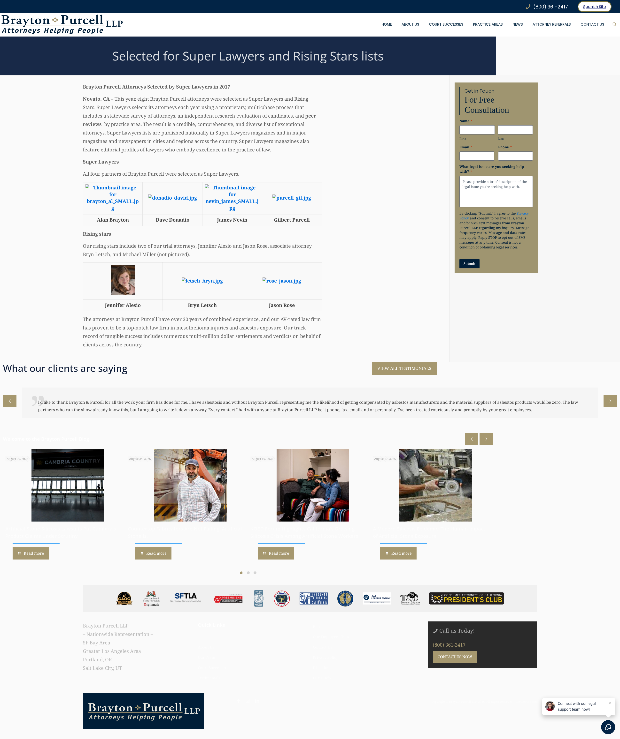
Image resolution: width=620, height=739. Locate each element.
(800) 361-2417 (449, 645)
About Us (206, 647)
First (462, 138)
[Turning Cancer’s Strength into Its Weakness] (190, 485)
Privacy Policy (325, 657)
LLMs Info (322, 677)
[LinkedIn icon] (257, 700)
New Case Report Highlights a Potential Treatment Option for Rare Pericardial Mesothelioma (51, 535)
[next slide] (610, 401)
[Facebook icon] (238, 700)
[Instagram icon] (248, 700)
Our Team (206, 657)
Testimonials (209, 677)
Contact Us (322, 647)
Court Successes (212, 667)
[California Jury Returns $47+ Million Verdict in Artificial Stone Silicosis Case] (313, 485)
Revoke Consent (526, 702)
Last (501, 138)
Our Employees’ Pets (331, 636)
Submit (469, 263)
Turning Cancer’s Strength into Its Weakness (180, 528)
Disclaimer (322, 667)
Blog (317, 626)
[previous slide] (9, 401)
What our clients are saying (65, 368)
